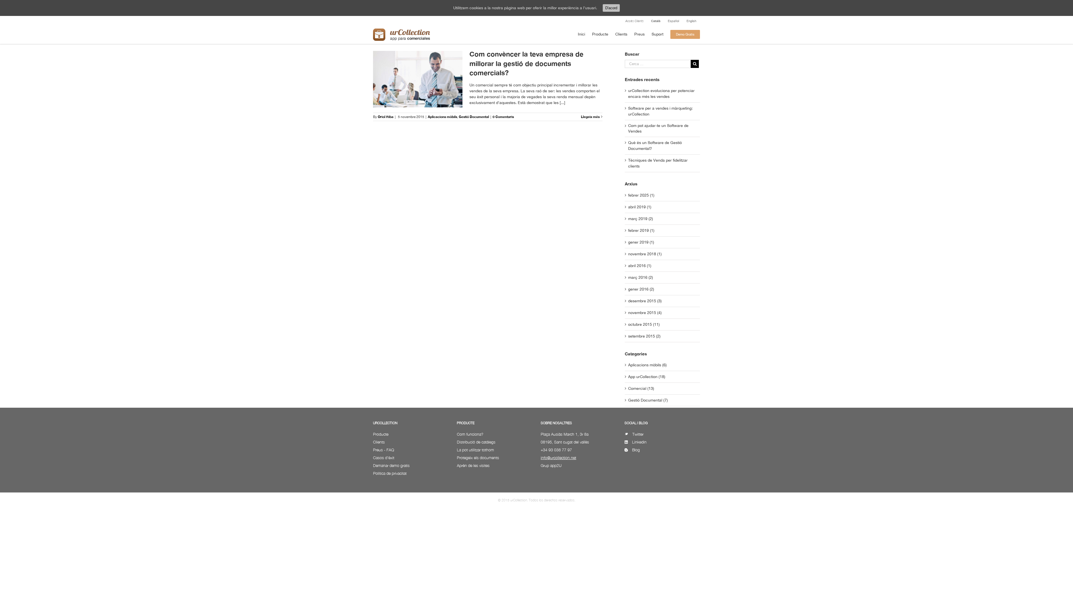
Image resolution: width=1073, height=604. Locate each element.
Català (655, 21)
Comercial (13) (641, 388)
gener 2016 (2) (641, 289)
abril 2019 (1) (639, 207)
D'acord (611, 8)
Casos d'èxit (383, 457)
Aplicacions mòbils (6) (647, 365)
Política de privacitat (390, 473)
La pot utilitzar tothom (475, 449)
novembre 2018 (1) (645, 254)
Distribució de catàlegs (476, 442)
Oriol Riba (385, 117)
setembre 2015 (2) (644, 336)
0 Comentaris (503, 117)
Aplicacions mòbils (442, 117)
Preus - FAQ (383, 449)
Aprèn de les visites (473, 465)
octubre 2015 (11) (644, 324)
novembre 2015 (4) (645, 312)
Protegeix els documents (478, 457)
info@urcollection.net (558, 457)
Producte (380, 434)
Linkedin (639, 442)
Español (673, 21)
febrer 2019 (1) (641, 230)
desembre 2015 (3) (645, 301)
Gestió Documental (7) (648, 400)
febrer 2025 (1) (641, 195)
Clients (379, 442)
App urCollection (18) (646, 376)
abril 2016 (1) (639, 265)
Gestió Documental (474, 117)
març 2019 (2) (640, 218)
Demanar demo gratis (391, 465)
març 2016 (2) (640, 277)
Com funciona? (470, 434)
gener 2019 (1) (641, 242)
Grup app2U (551, 465)
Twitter (638, 434)
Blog (636, 449)
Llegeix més (590, 117)
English (691, 21)
